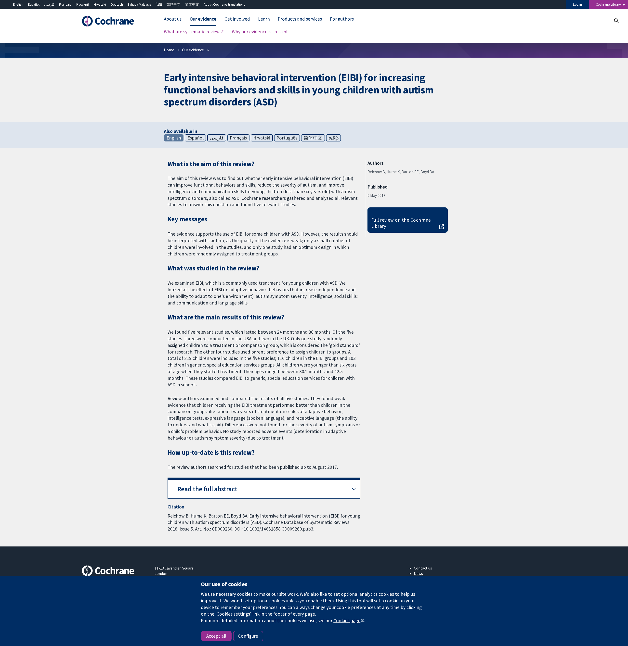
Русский (82, 4)
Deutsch (117, 4)
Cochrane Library (608, 4)
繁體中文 (173, 4)
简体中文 (192, 4)
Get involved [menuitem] (237, 19)
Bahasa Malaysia (139, 4)
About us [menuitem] (173, 19)
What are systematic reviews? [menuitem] (194, 32)
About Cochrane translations (224, 4)
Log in (577, 4)
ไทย (159, 4)
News (418, 573)
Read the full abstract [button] (207, 489)
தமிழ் (334, 138)
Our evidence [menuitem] (203, 19)
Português (286, 138)
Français (65, 4)
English (18, 4)
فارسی (49, 4)
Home (169, 49)
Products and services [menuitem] (300, 19)
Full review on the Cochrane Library (401, 223)
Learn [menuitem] (264, 19)
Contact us (423, 568)
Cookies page (346, 620)
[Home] (114, 21)
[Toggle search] (616, 20)
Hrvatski (100, 4)
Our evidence (193, 49)
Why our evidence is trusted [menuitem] (260, 32)
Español (33, 4)
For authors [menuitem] (342, 19)
